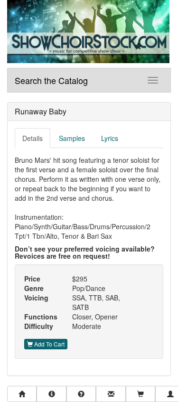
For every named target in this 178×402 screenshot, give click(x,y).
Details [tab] (32, 138)
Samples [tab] (72, 138)
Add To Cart (49, 344)
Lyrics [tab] (109, 138)
